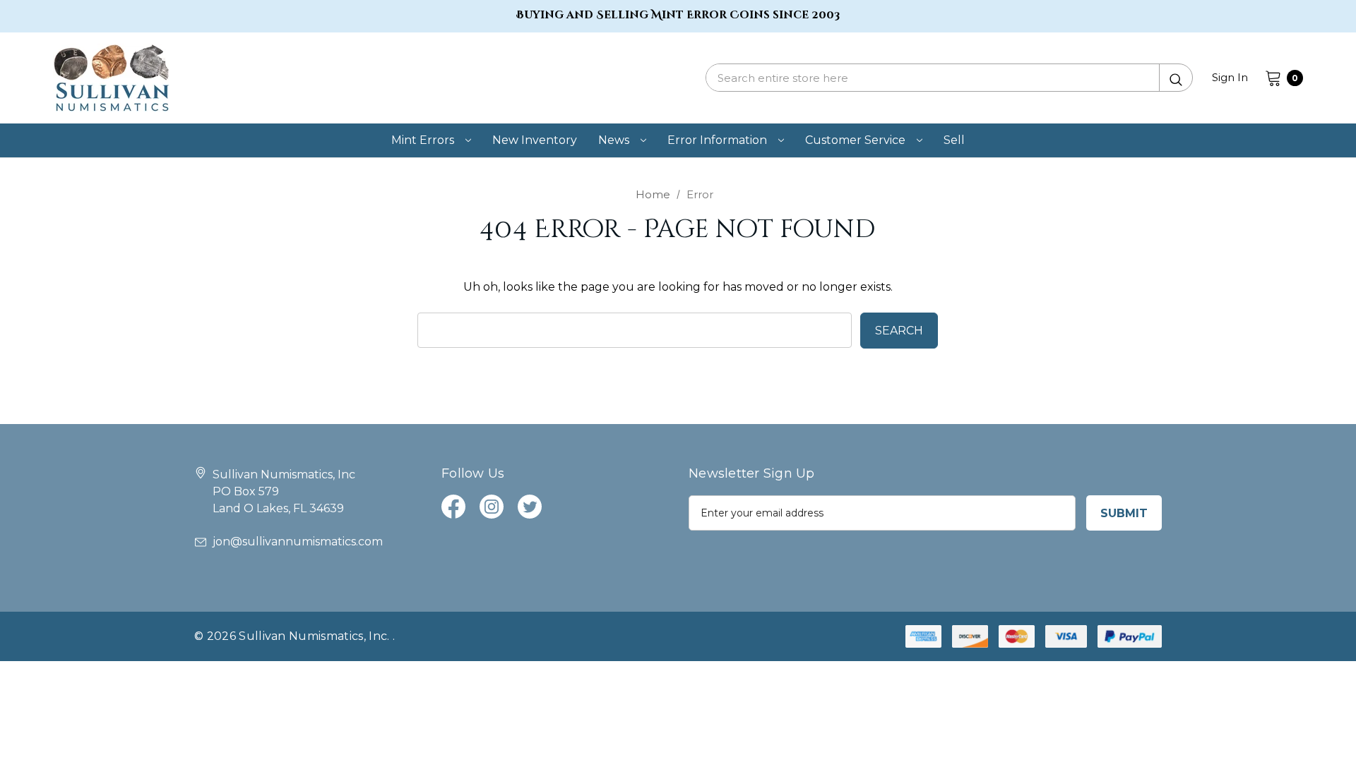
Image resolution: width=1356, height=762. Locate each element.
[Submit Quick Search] (1175, 77)
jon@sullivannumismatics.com (298, 541)
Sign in (1230, 77)
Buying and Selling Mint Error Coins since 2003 (678, 15)
